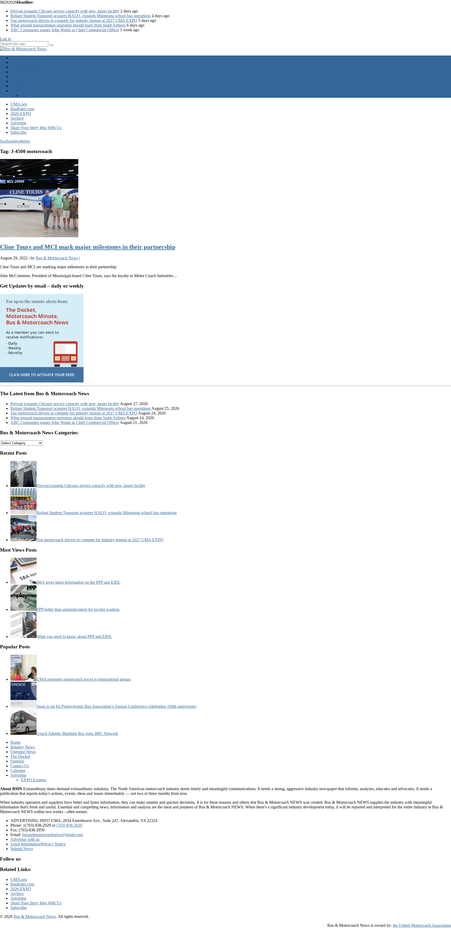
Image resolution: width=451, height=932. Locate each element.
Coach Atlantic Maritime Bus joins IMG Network (77, 733)
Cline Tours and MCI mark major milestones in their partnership (87, 246)
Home (15, 58)
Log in (5, 38)
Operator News (23, 67)
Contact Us (19, 81)
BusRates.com (22, 109)
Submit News (21, 848)
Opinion (17, 76)
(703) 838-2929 (69, 825)
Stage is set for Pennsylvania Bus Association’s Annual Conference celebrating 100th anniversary (117, 706)
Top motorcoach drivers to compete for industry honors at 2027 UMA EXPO (73, 20)
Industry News (22, 62)
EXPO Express (33, 95)
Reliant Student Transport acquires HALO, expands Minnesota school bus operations (80, 16)
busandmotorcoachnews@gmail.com (52, 834)
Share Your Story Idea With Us (35, 127)
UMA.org (18, 104)
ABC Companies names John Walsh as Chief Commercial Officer (64, 30)
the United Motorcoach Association (422, 925)
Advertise (18, 90)
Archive (17, 118)
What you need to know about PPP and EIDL (74, 636)
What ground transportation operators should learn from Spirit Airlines (68, 25)
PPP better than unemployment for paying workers (78, 609)
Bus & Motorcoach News (35, 916)
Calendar (17, 86)
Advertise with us (24, 839)
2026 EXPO (20, 113)
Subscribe (18, 132)
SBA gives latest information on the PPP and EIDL (79, 582)
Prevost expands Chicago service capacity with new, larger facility (64, 11)
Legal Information (25, 844)
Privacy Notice (53, 844)
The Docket (20, 72)
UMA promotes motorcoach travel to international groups (84, 679)
